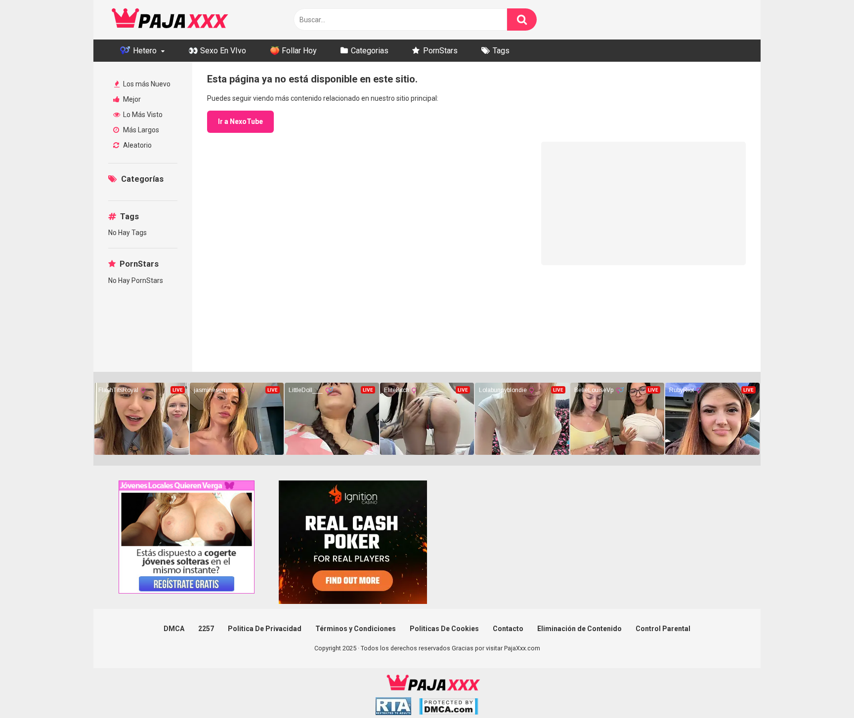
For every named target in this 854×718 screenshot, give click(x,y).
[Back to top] (821, 688)
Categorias (369, 50)
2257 (206, 629)
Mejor (131, 99)
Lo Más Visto (142, 115)
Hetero (144, 50)
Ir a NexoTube (240, 121)
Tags (501, 50)
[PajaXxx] (170, 20)
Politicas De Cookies (444, 629)
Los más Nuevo (146, 84)
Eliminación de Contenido (579, 629)
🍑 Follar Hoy (293, 50)
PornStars (440, 50)
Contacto (508, 629)
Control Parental (663, 629)
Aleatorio (137, 145)
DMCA (174, 629)
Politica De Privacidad (264, 629)
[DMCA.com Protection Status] (448, 708)
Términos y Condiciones (355, 629)
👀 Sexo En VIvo (217, 50)
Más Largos (140, 130)
